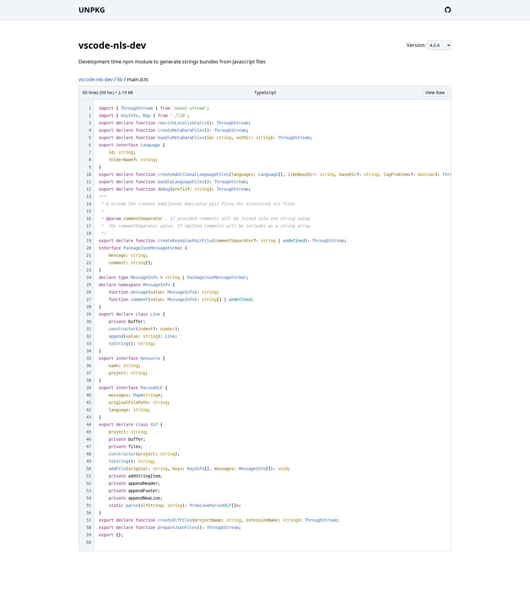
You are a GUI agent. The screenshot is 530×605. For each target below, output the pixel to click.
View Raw (435, 92)
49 (88, 461)
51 (88, 476)
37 (88, 373)
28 (88, 306)
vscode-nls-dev (96, 79)
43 (88, 417)
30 (88, 321)
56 (88, 512)
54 (88, 498)
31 (88, 328)
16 (88, 218)
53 (88, 490)
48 (88, 453)
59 (88, 534)
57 (88, 520)
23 (88, 270)
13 (88, 196)
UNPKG (92, 10)
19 (88, 240)
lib (120, 79)
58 (88, 527)
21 (88, 255)
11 (88, 181)
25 (88, 284)
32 (88, 336)
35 (88, 358)
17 (88, 225)
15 (88, 211)
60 (88, 542)
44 (88, 424)
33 (88, 343)
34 (88, 350)
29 (88, 314)
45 (88, 431)
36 (88, 365)
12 (88, 189)
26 (88, 292)
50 (88, 468)
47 (88, 446)
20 (88, 247)
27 (88, 299)
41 (88, 402)
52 (88, 483)
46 (88, 439)
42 (88, 409)
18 (88, 233)
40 (88, 395)
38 (88, 380)
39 (88, 387)
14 (88, 203)
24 (88, 277)
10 (88, 174)
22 (88, 262)
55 (88, 505)
